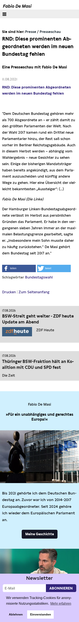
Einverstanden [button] (40, 614)
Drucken (9, 292)
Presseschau (50, 32)
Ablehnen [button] (16, 614)
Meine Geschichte (39, 534)
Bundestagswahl (39, 277)
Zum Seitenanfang (34, 292)
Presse (30, 32)
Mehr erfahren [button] (60, 603)
